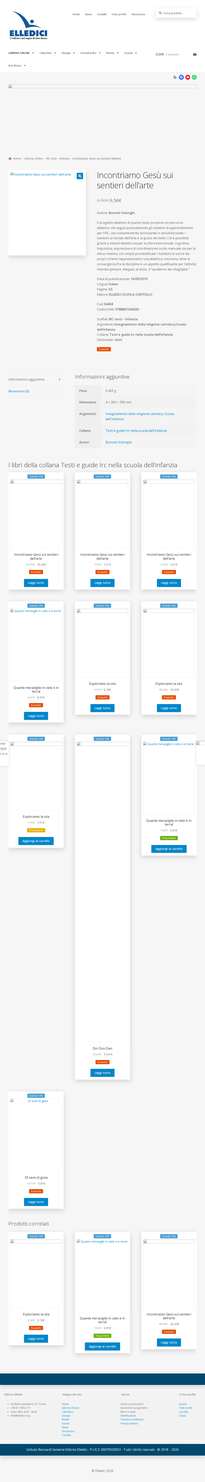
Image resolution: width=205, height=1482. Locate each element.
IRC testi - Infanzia (57, 158)
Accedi (183, 1404)
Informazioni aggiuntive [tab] (26, 379)
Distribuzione (128, 1415)
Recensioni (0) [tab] (18, 391)
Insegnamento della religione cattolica (134, 414)
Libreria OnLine (70, 1408)
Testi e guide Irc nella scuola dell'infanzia (136, 430)
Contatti (102, 14)
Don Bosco (14, 65)
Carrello (183, 1412)
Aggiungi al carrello (36, 841)
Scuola (128, 53)
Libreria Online (33, 158)
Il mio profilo (119, 14)
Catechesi (46, 53)
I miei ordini (185, 1408)
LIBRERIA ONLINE (19, 53)
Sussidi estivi (88, 53)
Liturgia (66, 53)
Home (76, 14)
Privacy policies (129, 1423)
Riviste (110, 53)
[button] (80, 176)
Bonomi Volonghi (119, 442)
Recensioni (138, 14)
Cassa (182, 1415)
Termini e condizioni (132, 1419)
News (88, 14)
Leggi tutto (36, 583)
